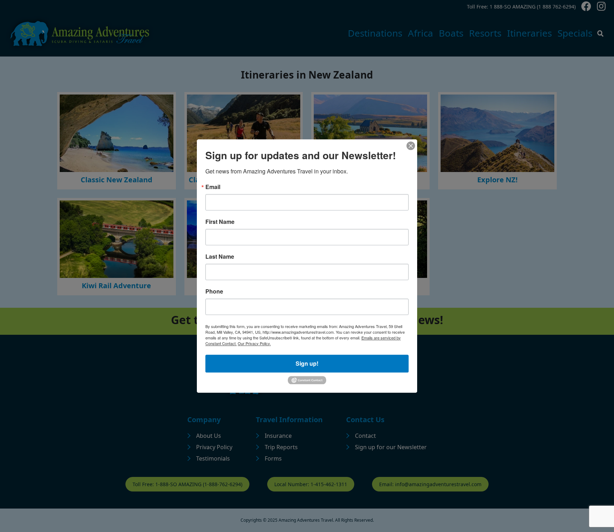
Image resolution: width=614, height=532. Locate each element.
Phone (214, 291)
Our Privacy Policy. (254, 343)
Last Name (219, 256)
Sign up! (307, 363)
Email (212, 187)
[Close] (410, 145)
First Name (220, 222)
